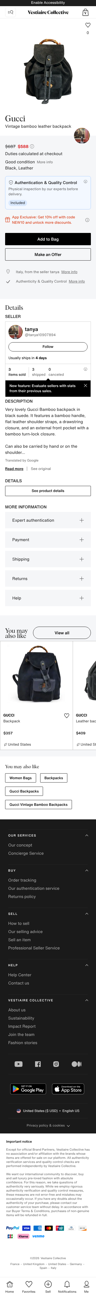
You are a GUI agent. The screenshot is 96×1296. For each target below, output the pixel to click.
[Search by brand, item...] (10, 12)
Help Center (19, 975)
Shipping (20, 559)
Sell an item (19, 940)
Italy (53, 1268)
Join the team (21, 1034)
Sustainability (21, 1018)
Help (16, 598)
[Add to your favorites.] (67, 716)
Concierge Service (26, 853)
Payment (20, 540)
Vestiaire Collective (30, 1000)
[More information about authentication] (85, 181)
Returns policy (22, 896)
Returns (19, 578)
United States (57, 1264)
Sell (13, 914)
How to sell (18, 923)
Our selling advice (25, 931)
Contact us (18, 983)
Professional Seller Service (34, 948)
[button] (85, 12)
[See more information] (87, 220)
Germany (76, 1264)
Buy (12, 871)
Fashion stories (22, 1043)
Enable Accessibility (48, 2)
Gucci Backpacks (24, 791)
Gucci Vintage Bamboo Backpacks (38, 804)
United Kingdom (34, 1264)
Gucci (15, 119)
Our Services (22, 835)
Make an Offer (48, 254)
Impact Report (22, 1026)
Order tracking (22, 880)
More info (45, 162)
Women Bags (20, 778)
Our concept (20, 845)
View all (62, 633)
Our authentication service (33, 888)
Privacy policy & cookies (46, 1125)
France (15, 1264)
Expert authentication (33, 520)
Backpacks (54, 778)
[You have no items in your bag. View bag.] (85, 12)
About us (17, 1010)
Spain (43, 1268)
